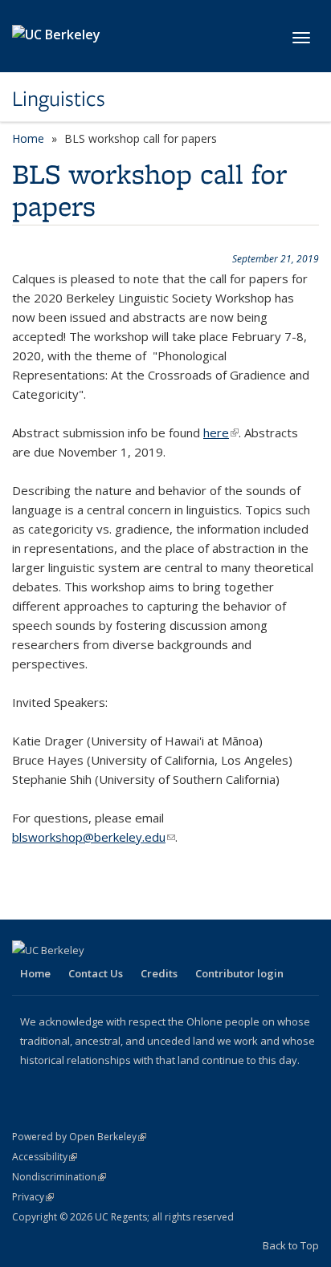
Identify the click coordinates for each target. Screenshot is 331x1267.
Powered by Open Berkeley (79, 1136)
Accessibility (44, 1156)
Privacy (33, 1197)
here (221, 432)
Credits (159, 973)
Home (28, 138)
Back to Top (291, 1245)
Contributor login (239, 973)
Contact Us (95, 973)
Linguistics (58, 98)
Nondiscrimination (59, 1177)
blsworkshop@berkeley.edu (93, 837)
